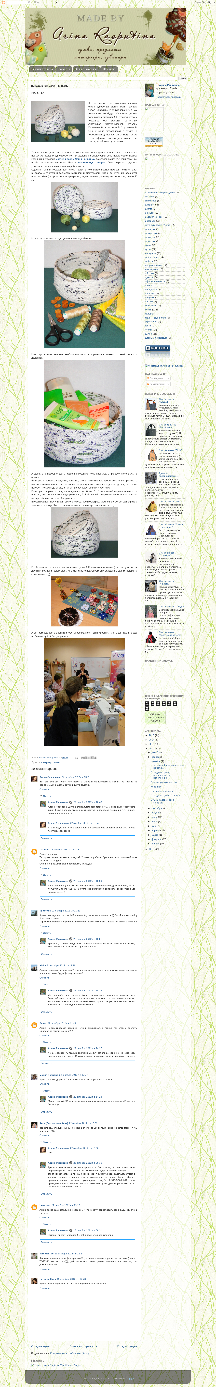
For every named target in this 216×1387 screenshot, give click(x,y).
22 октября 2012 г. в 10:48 (87, 802)
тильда (149, 313)
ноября (156, 757)
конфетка (150, 229)
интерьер (46, 762)
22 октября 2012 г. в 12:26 (61, 965)
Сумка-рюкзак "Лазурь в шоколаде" (171, 525)
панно (148, 285)
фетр (148, 325)
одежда (149, 277)
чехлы (148, 329)
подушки (150, 297)
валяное (149, 196)
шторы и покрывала (156, 338)
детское (149, 204)
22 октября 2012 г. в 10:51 (87, 939)
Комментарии (157, 384)
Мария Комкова (48, 1075)
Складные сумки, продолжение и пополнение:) (160, 775)
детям (148, 209)
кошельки (150, 241)
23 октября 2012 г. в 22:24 (69, 1253)
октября (156, 761)
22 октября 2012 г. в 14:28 (87, 1097)
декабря (156, 752)
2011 (152, 849)
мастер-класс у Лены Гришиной (75, 159)
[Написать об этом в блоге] (85, 757)
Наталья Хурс (47, 1279)
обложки (149, 273)
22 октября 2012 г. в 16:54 (84, 823)
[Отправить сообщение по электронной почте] (76, 757)
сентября (157, 808)
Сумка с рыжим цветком (164, 782)
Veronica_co (46, 1253)
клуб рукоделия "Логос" (158, 225)
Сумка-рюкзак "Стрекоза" (166, 554)
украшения (151, 321)
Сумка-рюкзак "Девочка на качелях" (170, 633)
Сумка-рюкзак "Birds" (170, 450)
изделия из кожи (154, 217)
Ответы (47, 796)
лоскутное (150, 253)
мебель (149, 261)
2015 (152, 735)
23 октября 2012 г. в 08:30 (87, 1163)
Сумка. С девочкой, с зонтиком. (162, 801)
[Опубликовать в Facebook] (92, 757)
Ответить (44, 789)
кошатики (150, 237)
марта (155, 835)
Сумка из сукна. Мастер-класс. (167, 426)
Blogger (130, 1378)
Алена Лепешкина (50, 777)
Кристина (45, 910)
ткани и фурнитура (155, 318)
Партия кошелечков (162, 791)
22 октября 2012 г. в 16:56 (84, 1148)
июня (155, 821)
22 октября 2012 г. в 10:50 (87, 881)
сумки (148, 309)
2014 (152, 739)
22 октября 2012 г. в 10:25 (76, 777)
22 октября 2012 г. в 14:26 (87, 990)
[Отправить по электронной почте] (82, 757)
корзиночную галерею (92, 162)
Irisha (42, 965)
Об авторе (109, 69)
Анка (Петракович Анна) (53, 1123)
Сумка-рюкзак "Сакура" (172, 606)
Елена (43, 1023)
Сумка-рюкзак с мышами (167, 400)
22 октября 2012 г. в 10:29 (64, 849)
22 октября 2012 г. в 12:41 (62, 1023)
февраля (157, 839)
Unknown (44, 1205)
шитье (56, 762)
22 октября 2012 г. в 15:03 (83, 1123)
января (156, 843)
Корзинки (156, 786)
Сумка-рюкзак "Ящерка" (166, 582)
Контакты (64, 69)
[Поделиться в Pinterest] (95, 757)
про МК (149, 301)
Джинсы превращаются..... (169, 474)
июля (155, 817)
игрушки (149, 213)
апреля (156, 830)
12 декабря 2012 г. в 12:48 (71, 1279)
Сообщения (156, 378)
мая (154, 826)
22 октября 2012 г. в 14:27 (87, 1048)
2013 (152, 744)
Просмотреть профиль (168, 97)
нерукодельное (153, 265)
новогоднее (151, 269)
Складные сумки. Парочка (165, 795)
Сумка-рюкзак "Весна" (171, 501)
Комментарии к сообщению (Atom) (69, 1353)
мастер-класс (152, 257)
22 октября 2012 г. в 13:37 (73, 1075)
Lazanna (44, 849)
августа (156, 812)
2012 (152, 748)
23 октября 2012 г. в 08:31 (87, 1230)
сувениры (150, 305)
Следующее (40, 1346)
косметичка (151, 233)
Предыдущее (127, 1346)
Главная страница (42, 69)
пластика (150, 293)
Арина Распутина (58, 802)
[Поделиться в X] (88, 757)
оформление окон (155, 281)
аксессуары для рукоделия (160, 192)
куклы (148, 245)
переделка (151, 289)
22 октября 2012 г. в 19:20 (65, 1205)
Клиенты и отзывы (86, 69)
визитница (150, 200)
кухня (148, 249)
